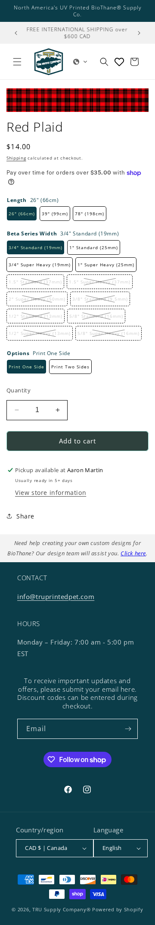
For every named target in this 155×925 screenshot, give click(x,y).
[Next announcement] (139, 33)
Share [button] (25, 516)
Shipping (16, 158)
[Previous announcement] (15, 33)
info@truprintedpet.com (55, 596)
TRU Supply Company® (61, 909)
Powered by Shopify (117, 909)
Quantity (18, 390)
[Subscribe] (127, 729)
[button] (17, 61)
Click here (133, 553)
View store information (50, 492)
